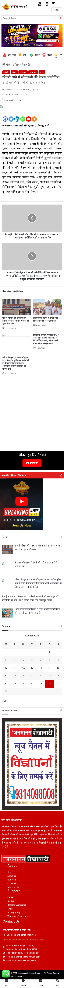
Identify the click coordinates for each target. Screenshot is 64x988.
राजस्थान (33, 72)
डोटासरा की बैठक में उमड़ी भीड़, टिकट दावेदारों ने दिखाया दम (45, 319)
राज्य (42, 72)
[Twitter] (11, 117)
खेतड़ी (26, 65)
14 (40, 668)
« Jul (4, 701)
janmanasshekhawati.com (29, 973)
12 (23, 668)
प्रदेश (44, 55)
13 (32, 668)
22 (49, 675)
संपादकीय (62, 55)
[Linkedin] (16, 117)
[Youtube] (28, 117)
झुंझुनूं (14, 72)
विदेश (35, 55)
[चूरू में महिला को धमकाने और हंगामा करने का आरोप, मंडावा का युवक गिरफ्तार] (16, 307)
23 (58, 675)
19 (23, 675)
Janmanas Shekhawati (14, 90)
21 (40, 675)
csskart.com (17, 976)
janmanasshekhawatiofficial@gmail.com (23, 939)
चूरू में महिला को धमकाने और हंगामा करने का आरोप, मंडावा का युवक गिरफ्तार (15, 321)
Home (9, 65)
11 (14, 668)
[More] (34, 117)
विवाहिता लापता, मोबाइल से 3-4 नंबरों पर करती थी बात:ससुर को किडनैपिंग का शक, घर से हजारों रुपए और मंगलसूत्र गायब (46, 339)
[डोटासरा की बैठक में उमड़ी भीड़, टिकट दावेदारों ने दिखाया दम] (47, 307)
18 (14, 675)
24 (6, 683)
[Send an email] (24, 90)
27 (32, 683)
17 (6, 675)
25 (14, 683)
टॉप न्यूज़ (12, 55)
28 (40, 683)
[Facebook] (5, 117)
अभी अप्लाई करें (32, 463)
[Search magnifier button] (60, 18)
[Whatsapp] (22, 117)
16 (58, 668)
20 (32, 675)
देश (20, 55)
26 (23, 683)
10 (6, 668)
